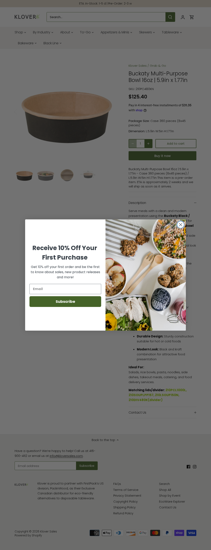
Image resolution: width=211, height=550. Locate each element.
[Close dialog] (180, 224)
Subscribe (65, 301)
